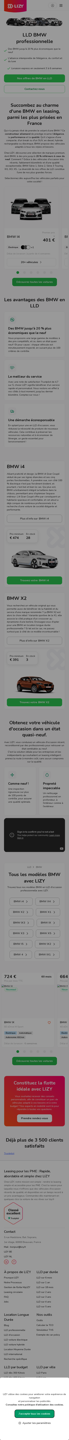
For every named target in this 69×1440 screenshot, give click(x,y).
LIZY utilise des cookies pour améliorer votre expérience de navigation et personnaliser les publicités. (34, 1399)
